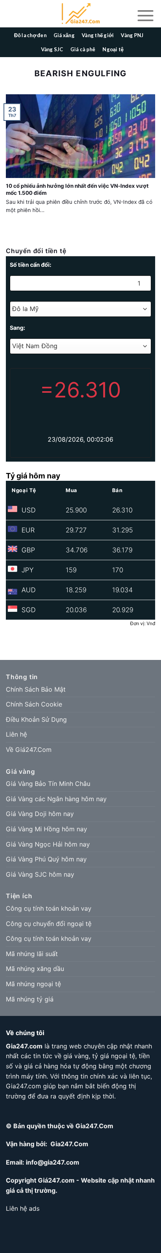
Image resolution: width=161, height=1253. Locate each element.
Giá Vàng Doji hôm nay (40, 814)
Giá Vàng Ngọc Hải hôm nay (48, 844)
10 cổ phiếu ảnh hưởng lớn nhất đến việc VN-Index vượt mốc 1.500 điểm (77, 189)
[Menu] (145, 15)
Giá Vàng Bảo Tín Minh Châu (48, 783)
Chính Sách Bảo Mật (36, 689)
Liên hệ (16, 734)
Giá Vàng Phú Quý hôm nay (46, 859)
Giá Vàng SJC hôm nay (40, 874)
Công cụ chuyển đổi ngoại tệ (48, 924)
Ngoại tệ (112, 49)
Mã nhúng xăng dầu (35, 969)
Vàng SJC (52, 49)
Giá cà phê (83, 49)
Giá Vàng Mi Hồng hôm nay (46, 829)
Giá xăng (64, 35)
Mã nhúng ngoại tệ (33, 984)
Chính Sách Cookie (34, 704)
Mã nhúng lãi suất (32, 954)
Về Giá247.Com (29, 749)
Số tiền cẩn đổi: (30, 264)
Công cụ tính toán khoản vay (48, 908)
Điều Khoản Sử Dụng (36, 719)
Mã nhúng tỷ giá (30, 999)
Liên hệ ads (22, 1208)
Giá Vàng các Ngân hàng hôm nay (56, 799)
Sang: (17, 327)
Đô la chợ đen (30, 35)
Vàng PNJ (132, 35)
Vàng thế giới (98, 35)
